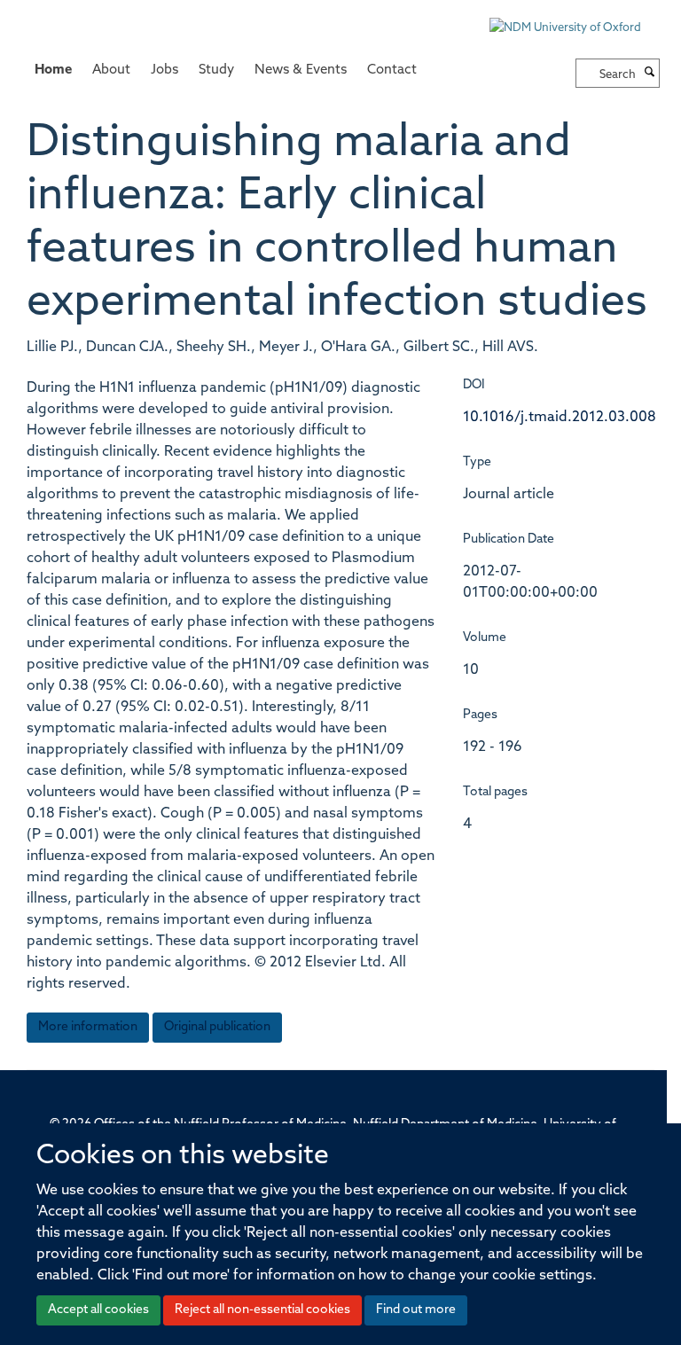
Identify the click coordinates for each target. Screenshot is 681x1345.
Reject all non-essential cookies (262, 1310)
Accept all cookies (98, 1310)
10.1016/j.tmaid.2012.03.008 (559, 418)
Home (53, 70)
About (111, 70)
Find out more (416, 1310)
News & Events (300, 70)
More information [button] (87, 1027)
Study (216, 70)
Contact (392, 70)
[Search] (650, 73)
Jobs (164, 70)
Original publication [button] (217, 1027)
